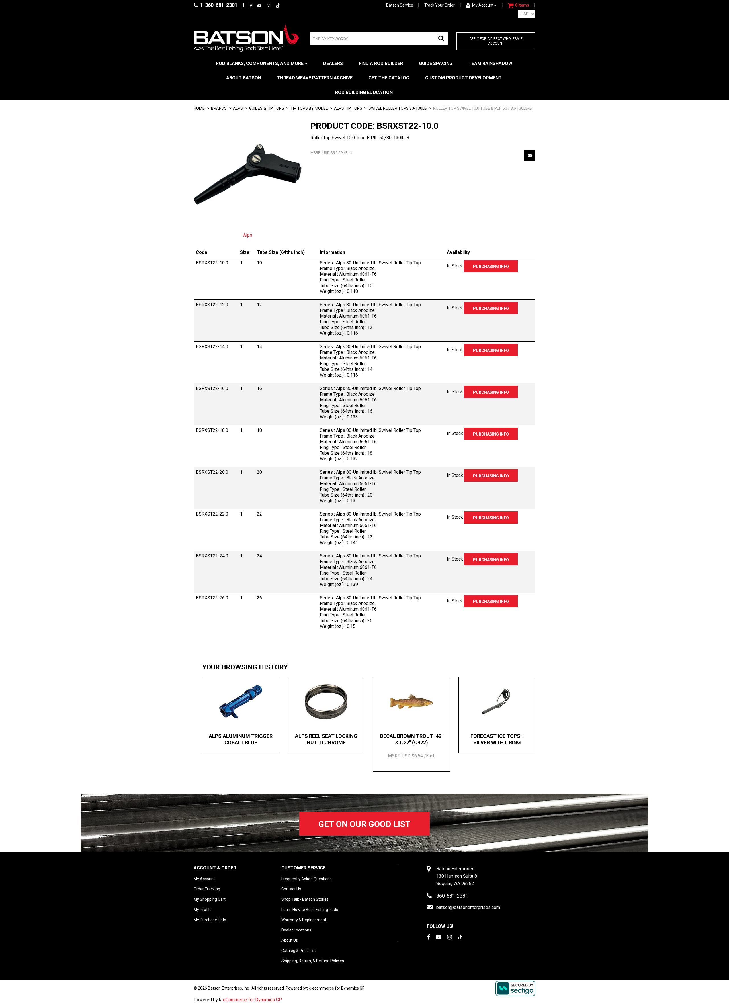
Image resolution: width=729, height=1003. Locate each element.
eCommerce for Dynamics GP (252, 999)
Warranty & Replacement (303, 920)
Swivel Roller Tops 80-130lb (397, 108)
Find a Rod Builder (381, 63)
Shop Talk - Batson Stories (305, 899)
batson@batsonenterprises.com (468, 907)
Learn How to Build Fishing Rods (309, 909)
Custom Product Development (463, 78)
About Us (289, 940)
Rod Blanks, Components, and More (260, 63)
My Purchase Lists (210, 920)
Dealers (333, 63)
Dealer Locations (296, 930)
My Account (482, 5)
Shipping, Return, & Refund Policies (312, 961)
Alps (247, 235)
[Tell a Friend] (529, 155)
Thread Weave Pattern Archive (315, 78)
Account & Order (215, 868)
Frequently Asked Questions (306, 879)
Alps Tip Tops (348, 108)
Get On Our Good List (364, 824)
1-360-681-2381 (218, 5)
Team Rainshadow (490, 63)
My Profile (203, 909)
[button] (518, 5)
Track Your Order (439, 5)
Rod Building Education (364, 92)
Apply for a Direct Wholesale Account (496, 41)
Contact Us (291, 889)
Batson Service (399, 5)
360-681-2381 (452, 896)
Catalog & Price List (298, 950)
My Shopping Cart (210, 899)
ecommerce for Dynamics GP (338, 988)
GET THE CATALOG (388, 78)
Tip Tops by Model (309, 108)
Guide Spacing (435, 63)
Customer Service (303, 868)
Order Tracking (207, 889)
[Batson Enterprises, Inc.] (246, 38)
